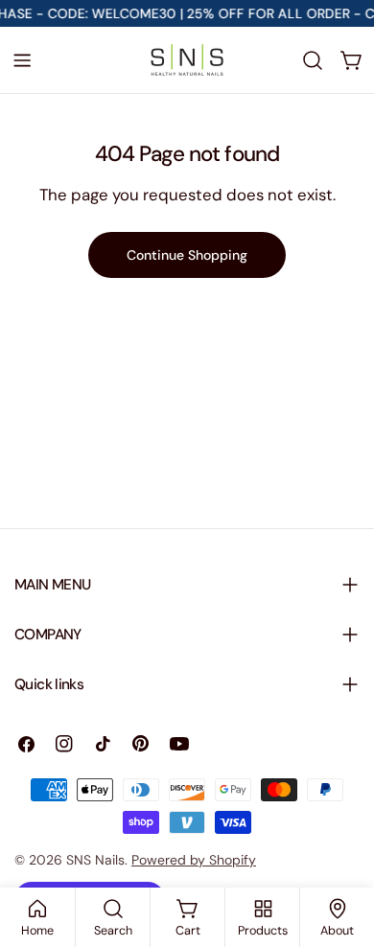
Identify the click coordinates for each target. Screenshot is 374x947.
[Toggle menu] (22, 60)
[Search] (312, 60)
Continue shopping (187, 255)
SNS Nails (95, 859)
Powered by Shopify (193, 859)
